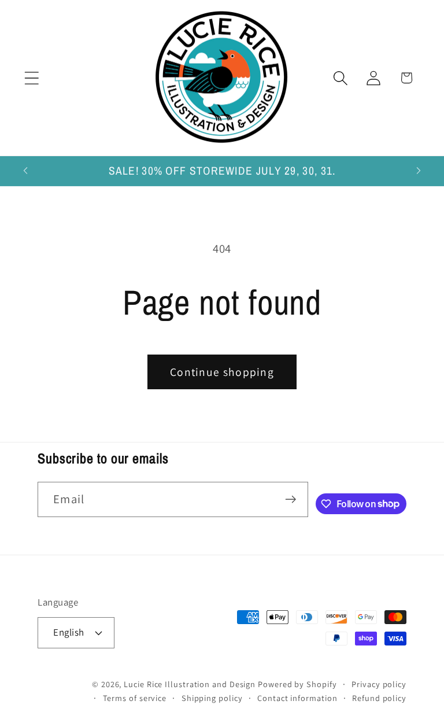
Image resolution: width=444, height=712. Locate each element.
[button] (31, 77)
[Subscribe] (290, 499)
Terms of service (135, 697)
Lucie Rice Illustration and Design (190, 683)
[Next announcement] (418, 170)
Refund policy (379, 697)
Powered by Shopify (297, 683)
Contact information (297, 697)
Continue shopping (222, 371)
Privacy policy (379, 683)
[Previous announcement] (25, 170)
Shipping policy (212, 697)
